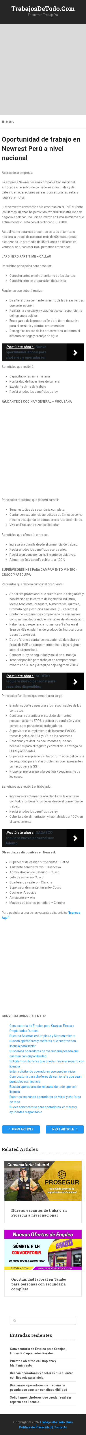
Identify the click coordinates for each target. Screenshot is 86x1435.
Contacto (60, 1427)
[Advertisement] (43, 70)
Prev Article (22, 1129)
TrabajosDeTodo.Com (43, 8)
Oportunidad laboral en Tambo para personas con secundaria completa (38, 1284)
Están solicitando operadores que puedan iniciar (42, 1071)
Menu (10, 121)
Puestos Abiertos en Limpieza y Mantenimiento (42, 1036)
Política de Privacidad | (36, 1427)
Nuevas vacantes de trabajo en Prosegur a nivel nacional (39, 1212)
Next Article (63, 1129)
